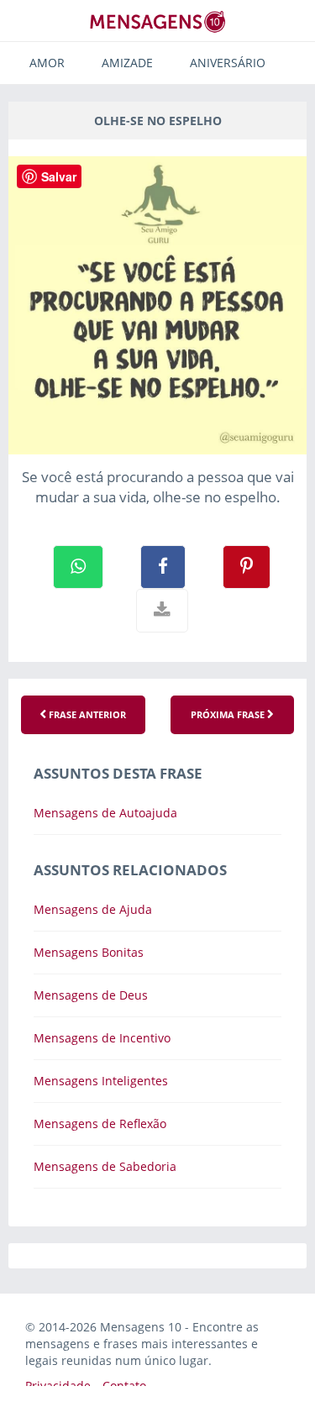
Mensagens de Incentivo (102, 1038)
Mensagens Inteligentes (101, 1081)
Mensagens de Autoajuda (105, 813)
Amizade (127, 63)
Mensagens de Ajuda (93, 909)
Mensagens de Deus (91, 995)
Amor (47, 63)
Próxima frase (229, 714)
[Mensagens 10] (158, 21)
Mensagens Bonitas (89, 952)
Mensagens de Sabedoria (105, 1166)
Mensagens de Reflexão (100, 1123)
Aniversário (227, 63)
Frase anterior (86, 714)
